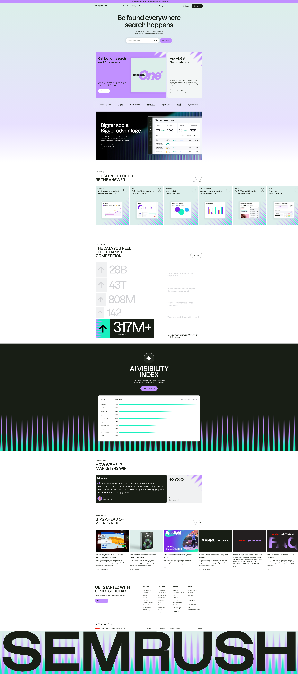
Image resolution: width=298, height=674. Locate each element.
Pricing (134, 6)
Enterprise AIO (162, 595)
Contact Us (176, 611)
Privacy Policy (147, 628)
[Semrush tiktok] (102, 624)
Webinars (190, 607)
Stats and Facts (147, 607)
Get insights (165, 40)
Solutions (142, 6)
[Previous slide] (194, 179)
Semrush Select (177, 602)
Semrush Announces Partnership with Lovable (213, 556)
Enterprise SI (161, 597)
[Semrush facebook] (108, 624)
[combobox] (140, 40)
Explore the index (148, 388)
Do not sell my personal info (177, 608)
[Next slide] (200, 179)
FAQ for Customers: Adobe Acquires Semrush (281, 556)
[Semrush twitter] (111, 624)
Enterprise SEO (162, 592)
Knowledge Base (192, 590)
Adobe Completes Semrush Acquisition (248, 555)
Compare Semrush (148, 602)
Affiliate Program (147, 610)
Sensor (160, 612)
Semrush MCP (162, 590)
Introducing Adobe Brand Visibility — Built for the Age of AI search (110, 556)
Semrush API (191, 595)
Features (145, 592)
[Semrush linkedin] (95, 624)
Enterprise (162, 6)
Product (125, 6)
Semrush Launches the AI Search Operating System (143, 556)
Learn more (196, 255)
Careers (175, 597)
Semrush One (147, 590)
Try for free (104, 91)
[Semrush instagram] (98, 624)
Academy (190, 592)
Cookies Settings (175, 628)
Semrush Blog (192, 604)
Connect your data (178, 91)
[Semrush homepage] (101, 6)
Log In (187, 6)
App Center (161, 605)
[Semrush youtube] (105, 624)
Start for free (197, 6)
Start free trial (101, 601)
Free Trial (145, 600)
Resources (152, 6)
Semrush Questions (178, 592)
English (200, 628)
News (174, 595)
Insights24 (161, 600)
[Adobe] (97, 628)
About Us (175, 590)
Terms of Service (160, 628)
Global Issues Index (178, 605)
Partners (175, 600)
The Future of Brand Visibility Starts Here (178, 556)
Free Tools (161, 610)
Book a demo (107, 146)
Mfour (159, 602)
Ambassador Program (194, 609)
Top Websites (161, 607)
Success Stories (147, 605)
